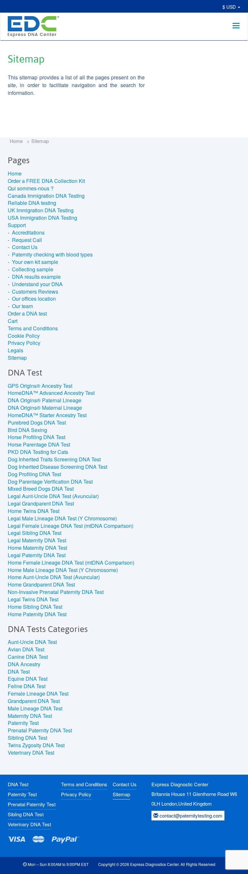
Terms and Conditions (33, 328)
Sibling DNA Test (27, 737)
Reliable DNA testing (32, 202)
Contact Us (24, 247)
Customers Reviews (35, 291)
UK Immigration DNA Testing (41, 210)
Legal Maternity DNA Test (37, 540)
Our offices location (34, 298)
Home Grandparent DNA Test (41, 584)
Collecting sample (32, 269)
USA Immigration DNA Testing (42, 217)
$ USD (229, 7)
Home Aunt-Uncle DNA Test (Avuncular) (54, 577)
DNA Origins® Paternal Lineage (44, 400)
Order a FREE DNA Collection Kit (46, 181)
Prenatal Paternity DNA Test (40, 730)
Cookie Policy (24, 335)
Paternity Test (23, 723)
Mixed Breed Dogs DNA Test (41, 488)
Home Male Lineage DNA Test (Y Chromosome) (63, 570)
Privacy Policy (24, 343)
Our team (22, 306)
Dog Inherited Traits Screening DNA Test (54, 459)
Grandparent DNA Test (34, 701)
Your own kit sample (35, 262)
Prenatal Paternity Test (32, 804)
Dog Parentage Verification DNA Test (50, 481)
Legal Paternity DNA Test (37, 555)
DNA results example (36, 276)
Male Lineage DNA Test (35, 708)
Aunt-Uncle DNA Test (32, 642)
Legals (15, 350)
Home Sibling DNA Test (35, 606)
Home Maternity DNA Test (37, 547)
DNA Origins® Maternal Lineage (45, 407)
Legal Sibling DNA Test (34, 533)
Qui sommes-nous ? (31, 188)
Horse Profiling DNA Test (36, 437)
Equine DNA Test (27, 678)
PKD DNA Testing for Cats (38, 452)
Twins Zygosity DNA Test (36, 745)
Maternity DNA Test (30, 715)
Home (16, 140)
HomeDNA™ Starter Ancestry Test (47, 415)
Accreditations (28, 232)
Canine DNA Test (28, 656)
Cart (12, 321)
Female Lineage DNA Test (38, 693)
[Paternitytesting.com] (32, 26)
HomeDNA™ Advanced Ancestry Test (51, 393)
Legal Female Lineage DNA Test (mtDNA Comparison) (70, 525)
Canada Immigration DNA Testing (46, 195)
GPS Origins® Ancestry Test (40, 385)
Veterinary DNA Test (31, 752)
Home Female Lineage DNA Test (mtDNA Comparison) (71, 562)
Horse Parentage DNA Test (39, 444)
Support (17, 225)
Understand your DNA (37, 284)
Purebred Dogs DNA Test (37, 422)
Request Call (27, 240)
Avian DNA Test (26, 649)
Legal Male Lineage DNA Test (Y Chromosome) (62, 518)
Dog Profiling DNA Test (34, 474)
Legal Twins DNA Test (33, 599)
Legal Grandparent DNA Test (41, 503)
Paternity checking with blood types (52, 254)
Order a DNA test (27, 313)
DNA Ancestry (24, 664)
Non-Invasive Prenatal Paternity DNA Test (56, 592)
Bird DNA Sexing (27, 430)
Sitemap (17, 357)
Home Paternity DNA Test (37, 614)
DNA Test (19, 671)
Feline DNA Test (27, 686)
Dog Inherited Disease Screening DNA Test (57, 466)
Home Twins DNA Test (33, 511)
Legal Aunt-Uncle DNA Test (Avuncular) (53, 496)
